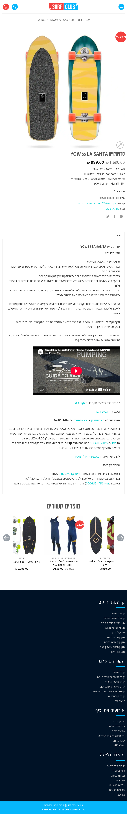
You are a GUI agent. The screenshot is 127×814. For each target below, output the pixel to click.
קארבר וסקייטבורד (93, 203)
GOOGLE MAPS (99, 443)
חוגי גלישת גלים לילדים (113, 623)
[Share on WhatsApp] (121, 217)
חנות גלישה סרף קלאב (62, 20)
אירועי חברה (119, 721)
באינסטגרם (80, 420)
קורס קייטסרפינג (116, 696)
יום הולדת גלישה (116, 726)
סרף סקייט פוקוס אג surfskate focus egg (105, 563)
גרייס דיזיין (71, 805)
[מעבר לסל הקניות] (6, 6)
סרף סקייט (114, 208)
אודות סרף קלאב (116, 766)
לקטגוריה (80, 403)
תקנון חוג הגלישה (116, 637)
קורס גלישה (119, 672)
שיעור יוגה (120, 701)
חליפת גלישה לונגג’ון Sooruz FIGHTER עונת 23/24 (63, 563)
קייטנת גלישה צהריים (114, 618)
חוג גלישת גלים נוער (114, 628)
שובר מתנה (119, 740)
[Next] (7, 544)
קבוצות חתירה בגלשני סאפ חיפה (108, 691)
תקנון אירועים (118, 651)
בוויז (114, 443)
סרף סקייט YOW (109, 203)
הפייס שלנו (102, 411)
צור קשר (120, 794)
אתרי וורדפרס (51, 805)
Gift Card (119, 745)
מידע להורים (118, 632)
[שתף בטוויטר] (108, 217)
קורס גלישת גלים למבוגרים (111, 677)
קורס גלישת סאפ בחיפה (112, 686)
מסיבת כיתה (118, 731)
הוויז (106, 483)
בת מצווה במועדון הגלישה (112, 736)
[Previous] (120, 544)
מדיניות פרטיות (117, 790)
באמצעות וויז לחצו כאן (87, 456)
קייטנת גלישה (118, 613)
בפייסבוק (96, 420)
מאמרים (120, 780)
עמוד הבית (84, 20)
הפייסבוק (77, 474)
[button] (121, 7)
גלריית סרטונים (117, 785)
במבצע (41, 20)
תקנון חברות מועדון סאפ (112, 647)
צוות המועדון (118, 771)
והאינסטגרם (65, 474)
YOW (107, 208)
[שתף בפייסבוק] (115, 217)
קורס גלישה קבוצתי (115, 682)
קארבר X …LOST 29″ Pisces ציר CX (21, 561)
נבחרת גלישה (118, 775)
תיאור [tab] (119, 235)
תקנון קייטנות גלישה (114, 642)
